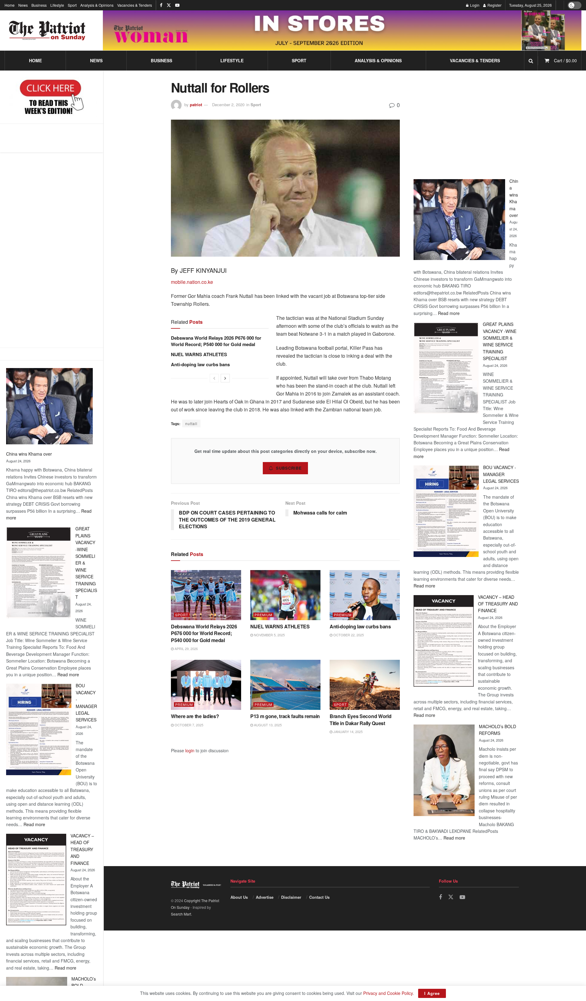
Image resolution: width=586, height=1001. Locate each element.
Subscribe (289, 468)
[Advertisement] (51, 249)
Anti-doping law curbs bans (201, 364)
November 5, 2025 (269, 634)
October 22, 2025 (348, 634)
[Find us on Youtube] (177, 5)
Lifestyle (57, 5)
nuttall (191, 423)
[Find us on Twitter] (169, 5)
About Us (239, 897)
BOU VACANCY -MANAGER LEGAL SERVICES (501, 474)
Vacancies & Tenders (134, 5)
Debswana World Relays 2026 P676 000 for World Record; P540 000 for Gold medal (216, 341)
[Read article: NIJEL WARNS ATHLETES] (285, 595)
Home (10, 5)
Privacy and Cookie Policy (388, 993)
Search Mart (181, 913)
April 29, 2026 (186, 648)
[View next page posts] (225, 378)
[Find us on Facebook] (161, 5)
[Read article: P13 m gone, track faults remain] (285, 685)
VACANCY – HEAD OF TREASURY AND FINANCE (82, 849)
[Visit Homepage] (47, 30)
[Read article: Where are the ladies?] (206, 685)
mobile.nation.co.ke (192, 281)
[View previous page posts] (214, 378)
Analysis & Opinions (97, 5)
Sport (72, 5)
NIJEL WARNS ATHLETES (199, 354)
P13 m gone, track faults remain (285, 716)
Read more (68, 674)
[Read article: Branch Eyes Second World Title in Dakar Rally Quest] (365, 685)
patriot (196, 104)
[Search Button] (531, 60)
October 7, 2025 (188, 724)
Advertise (264, 897)
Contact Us (319, 897)
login (189, 750)
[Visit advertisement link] (342, 30)
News (23, 5)
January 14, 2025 (347, 731)
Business (39, 5)
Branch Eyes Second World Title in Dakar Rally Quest (360, 719)
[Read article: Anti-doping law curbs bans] (365, 595)
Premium (263, 615)
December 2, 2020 (228, 104)
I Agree (432, 993)
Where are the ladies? (195, 716)
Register (494, 5)
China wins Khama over (29, 454)
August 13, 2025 (267, 724)
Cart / (565, 60)
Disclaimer (291, 897)
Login (474, 5)
